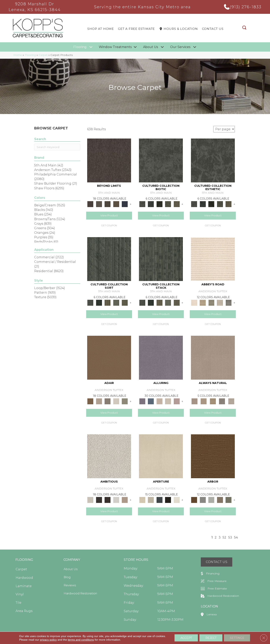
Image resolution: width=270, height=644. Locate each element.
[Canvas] (109, 456)
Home (17, 55)
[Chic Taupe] (220, 302)
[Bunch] (99, 302)
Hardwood (24, 578)
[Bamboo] (202, 302)
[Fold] (107, 302)
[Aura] (213, 258)
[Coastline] (211, 499)
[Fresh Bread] (124, 499)
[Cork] (204, 401)
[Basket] (213, 357)
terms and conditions (81, 639)
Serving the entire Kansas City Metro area (142, 7)
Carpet (43, 55)
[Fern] (228, 499)
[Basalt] (159, 401)
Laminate (24, 586)
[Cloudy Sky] (202, 499)
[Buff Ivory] (161, 456)
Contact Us (213, 29)
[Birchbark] (168, 401)
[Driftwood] (220, 499)
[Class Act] (107, 401)
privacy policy (48, 639)
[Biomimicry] (161, 160)
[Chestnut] (213, 456)
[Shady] (222, 401)
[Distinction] (176, 204)
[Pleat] (116, 302)
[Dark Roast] (107, 499)
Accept (186, 638)
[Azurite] (150, 401)
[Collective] (159, 204)
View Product (109, 215)
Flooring (30, 55)
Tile (18, 602)
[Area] (109, 160)
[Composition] (168, 204)
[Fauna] (116, 204)
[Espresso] (168, 499)
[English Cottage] (124, 401)
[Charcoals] (99, 499)
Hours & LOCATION (180, 29)
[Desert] (99, 204)
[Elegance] (116, 401)
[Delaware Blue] (228, 302)
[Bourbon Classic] (109, 357)
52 (224, 537)
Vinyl (20, 594)
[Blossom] (176, 401)
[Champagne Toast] (99, 401)
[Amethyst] (161, 357)
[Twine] (231, 401)
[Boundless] (211, 302)
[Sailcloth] (213, 401)
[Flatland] (124, 204)
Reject (210, 638)
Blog (67, 577)
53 (230, 537)
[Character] (150, 204)
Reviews (70, 585)
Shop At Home (100, 29)
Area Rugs (24, 611)
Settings (237, 638)
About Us (70, 569)
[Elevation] (107, 204)
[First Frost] (116, 499)
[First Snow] (176, 499)
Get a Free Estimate (136, 29)
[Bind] (109, 258)
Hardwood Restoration (80, 593)
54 (236, 537)
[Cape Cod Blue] (159, 499)
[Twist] (124, 302)
